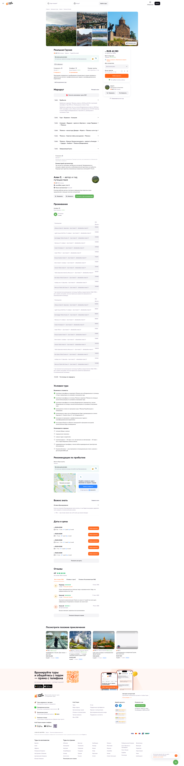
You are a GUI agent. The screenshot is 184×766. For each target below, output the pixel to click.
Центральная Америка (40, 756)
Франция (138, 745)
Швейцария (139, 756)
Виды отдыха (76, 707)
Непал (108, 753)
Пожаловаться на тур (118, 98)
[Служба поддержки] (175, 762)
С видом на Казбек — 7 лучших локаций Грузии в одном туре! (77, 654)
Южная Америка (39, 758)
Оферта (47, 732)
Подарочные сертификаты (97, 707)
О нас (91, 705)
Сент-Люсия (125, 750)
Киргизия (94, 753)
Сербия (124, 752)
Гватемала (80, 745)
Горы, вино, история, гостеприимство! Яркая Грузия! (103, 653)
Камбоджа (95, 743)
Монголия (109, 745)
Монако (109, 743)
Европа (36, 743)
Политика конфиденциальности (56, 732)
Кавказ (67, 53)
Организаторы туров (78, 710)
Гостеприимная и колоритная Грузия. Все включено (126, 653)
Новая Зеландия (111, 756)
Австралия (66, 745)
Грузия (80, 756)
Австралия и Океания (40, 753)
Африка (36, 748)
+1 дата (57, 657)
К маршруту (57, 72)
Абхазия (65, 743)
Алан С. (58, 177)
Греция (80, 753)
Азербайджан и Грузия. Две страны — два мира (56, 653)
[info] (58, 709)
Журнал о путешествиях (96, 710)
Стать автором (126, 697)
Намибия (109, 751)
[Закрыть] (98, 100)
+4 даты (80, 659)
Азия (35, 745)
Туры (74, 705)
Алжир (65, 753)
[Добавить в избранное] (65, 633)
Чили (137, 753)
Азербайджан (67, 751)
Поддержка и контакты (96, 714)
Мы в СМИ (75, 717)
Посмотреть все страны (70, 758)
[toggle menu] (3, 3)
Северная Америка (39, 751)
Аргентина (66, 756)
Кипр (93, 751)
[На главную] (9, 3)
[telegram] (120, 705)
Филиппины (139, 743)
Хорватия (138, 748)
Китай (93, 756)
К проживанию (73, 72)
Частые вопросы (77, 714)
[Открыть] (98, 117)
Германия (80, 748)
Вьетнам (80, 743)
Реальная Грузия (67, 586)
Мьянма (109, 748)
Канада (94, 745)
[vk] (116, 705)
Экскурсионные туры (61, 82)
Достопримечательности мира (98, 712)
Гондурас (80, 751)
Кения (94, 748)
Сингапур (124, 755)
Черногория (139, 751)
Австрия (65, 748)
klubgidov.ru (84, 734)
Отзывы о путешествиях (79, 712)
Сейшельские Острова (128, 743)
